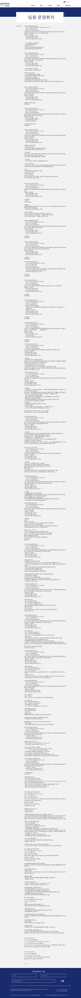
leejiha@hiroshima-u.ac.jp (40, 744)
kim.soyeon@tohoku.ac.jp (44, 883)
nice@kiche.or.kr (36, 576)
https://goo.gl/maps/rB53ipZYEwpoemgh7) (51, 642)
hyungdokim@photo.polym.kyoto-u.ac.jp (58, 995)
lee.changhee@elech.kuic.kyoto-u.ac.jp (41, 743)
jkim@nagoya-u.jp (43, 884)
